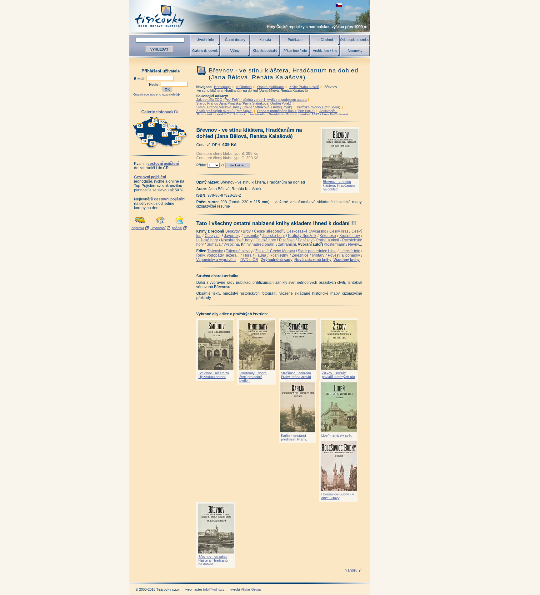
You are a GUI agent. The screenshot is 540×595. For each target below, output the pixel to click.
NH (153, 143)
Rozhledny (279, 255)
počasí (177, 228)
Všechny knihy (346, 260)
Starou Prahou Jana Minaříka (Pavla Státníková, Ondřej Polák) (243, 103)
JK (152, 124)
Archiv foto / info (325, 50)
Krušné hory (349, 236)
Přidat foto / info (295, 50)
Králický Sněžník (302, 236)
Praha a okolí (327, 240)
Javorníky (232, 236)
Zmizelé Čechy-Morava (275, 251)
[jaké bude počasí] (179, 224)
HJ (175, 133)
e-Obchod (325, 40)
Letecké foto (349, 251)
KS (169, 130)
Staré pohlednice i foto (317, 251)
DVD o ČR (249, 260)
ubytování (158, 228)
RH (172, 126)
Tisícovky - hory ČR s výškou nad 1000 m (249, 16)
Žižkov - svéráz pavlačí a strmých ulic (338, 375)
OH (165, 125)
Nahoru (351, 570)
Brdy (247, 231)
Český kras (338, 231)
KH (140, 125)
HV (165, 134)
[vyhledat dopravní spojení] (140, 224)
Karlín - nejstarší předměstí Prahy (293, 437)
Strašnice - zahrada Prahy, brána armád (296, 375)
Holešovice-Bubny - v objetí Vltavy (337, 496)
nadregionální (263, 244)
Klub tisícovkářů (265, 50)
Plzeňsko (287, 240)
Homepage (222, 87)
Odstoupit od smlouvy (355, 40)
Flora (247, 255)
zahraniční (287, 244)
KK (162, 121)
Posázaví (305, 240)
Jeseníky (251, 236)
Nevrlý (353, 244)
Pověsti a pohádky (344, 255)
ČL (141, 135)
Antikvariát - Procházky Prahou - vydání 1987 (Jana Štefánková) (299, 114)
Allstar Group (251, 589)
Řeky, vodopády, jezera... (217, 255)
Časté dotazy (235, 40)
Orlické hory (266, 240)
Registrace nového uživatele (154, 94)
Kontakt (265, 40)
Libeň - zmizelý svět (336, 435)
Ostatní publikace (270, 87)
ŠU (145, 141)
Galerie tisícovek (205, 50)
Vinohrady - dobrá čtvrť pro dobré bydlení (253, 376)
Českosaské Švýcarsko (306, 231)
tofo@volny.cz (214, 589)
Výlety (235, 50)
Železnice (300, 255)
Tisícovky (215, 251)
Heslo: (155, 84)
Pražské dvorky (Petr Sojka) (318, 107)
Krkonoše (328, 236)
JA (175, 142)
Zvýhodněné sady (276, 260)
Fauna (260, 255)
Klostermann (334, 244)
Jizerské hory (273, 236)
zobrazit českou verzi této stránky (338, 5)
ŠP (150, 137)
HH (178, 138)
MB (182, 134)
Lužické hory (207, 240)
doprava (138, 228)
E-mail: (140, 79)
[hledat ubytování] (160, 224)
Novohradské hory (236, 240)
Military (318, 255)
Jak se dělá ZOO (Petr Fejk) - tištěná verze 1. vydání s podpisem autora (251, 99)
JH (155, 120)
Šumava (214, 244)
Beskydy (232, 231)
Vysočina (231, 244)
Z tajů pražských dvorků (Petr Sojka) (224, 111)
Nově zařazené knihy (313, 260)
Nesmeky (355, 50)
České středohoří (268, 231)
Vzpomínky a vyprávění (216, 260)
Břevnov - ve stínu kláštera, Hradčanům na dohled (339, 185)
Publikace (295, 40)
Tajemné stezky (239, 251)
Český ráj (213, 236)
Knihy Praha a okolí (304, 87)
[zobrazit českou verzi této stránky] (338, 5)
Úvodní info (205, 40)
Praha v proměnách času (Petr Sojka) (286, 111)
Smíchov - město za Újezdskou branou (213, 375)
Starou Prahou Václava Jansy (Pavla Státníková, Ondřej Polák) (244, 107)
